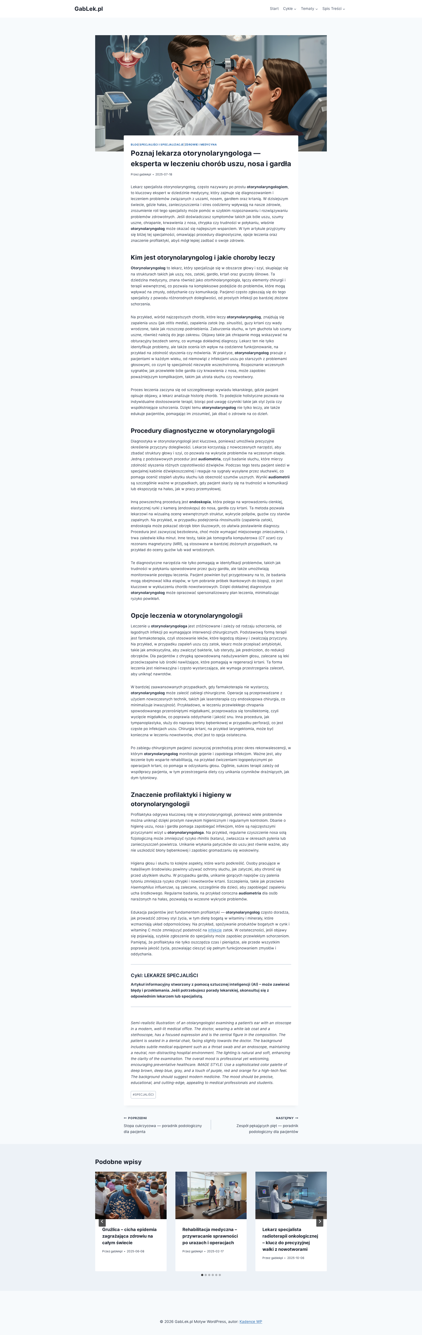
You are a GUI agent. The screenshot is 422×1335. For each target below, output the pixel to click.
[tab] (202, 1275)
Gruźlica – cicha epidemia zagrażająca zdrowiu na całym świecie (129, 1236)
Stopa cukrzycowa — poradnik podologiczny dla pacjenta (163, 1125)
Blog (134, 144)
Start (274, 8)
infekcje (215, 930)
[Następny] (319, 1221)
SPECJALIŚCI (143, 1094)
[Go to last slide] (102, 1221)
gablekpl (145, 174)
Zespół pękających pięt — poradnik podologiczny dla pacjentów (267, 1125)
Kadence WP (251, 1321)
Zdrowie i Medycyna (201, 144)
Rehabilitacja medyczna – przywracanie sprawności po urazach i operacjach (210, 1236)
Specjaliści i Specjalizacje (162, 144)
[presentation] (131, 1195)
